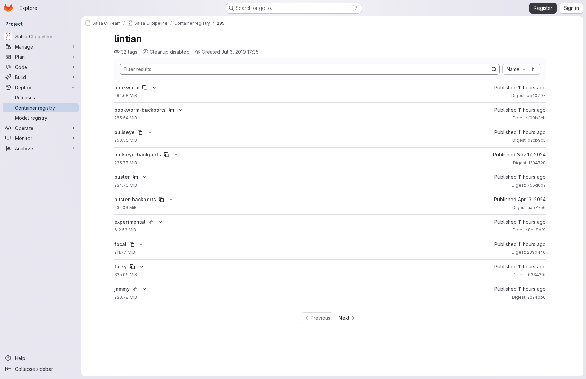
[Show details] (154, 87)
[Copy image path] (145, 87)
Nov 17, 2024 (531, 154)
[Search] (494, 69)
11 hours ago (532, 87)
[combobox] (515, 69)
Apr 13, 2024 (532, 199)
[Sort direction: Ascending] (534, 69)
